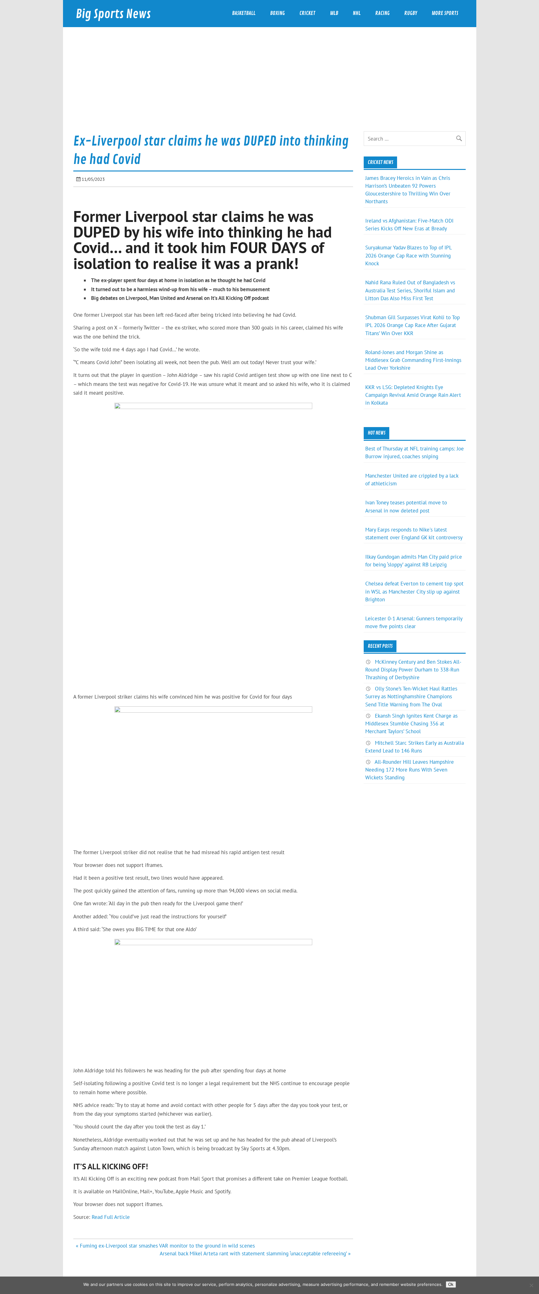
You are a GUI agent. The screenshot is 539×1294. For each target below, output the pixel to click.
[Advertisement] (269, 84)
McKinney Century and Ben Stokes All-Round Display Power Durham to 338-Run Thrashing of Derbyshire (413, 669)
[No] (531, 1285)
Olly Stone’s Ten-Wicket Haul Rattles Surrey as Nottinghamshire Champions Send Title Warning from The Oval (411, 696)
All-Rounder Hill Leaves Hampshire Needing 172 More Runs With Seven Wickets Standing (409, 769)
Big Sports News (113, 14)
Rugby (410, 13)
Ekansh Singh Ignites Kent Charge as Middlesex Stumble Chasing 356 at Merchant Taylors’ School (411, 723)
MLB (334, 13)
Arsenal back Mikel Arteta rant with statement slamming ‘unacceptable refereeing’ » (255, 1253)
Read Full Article (111, 1217)
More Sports (445, 13)
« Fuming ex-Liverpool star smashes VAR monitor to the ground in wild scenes (165, 1245)
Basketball (243, 13)
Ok (451, 1284)
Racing (382, 13)
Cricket (307, 13)
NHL (357, 13)
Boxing (277, 13)
